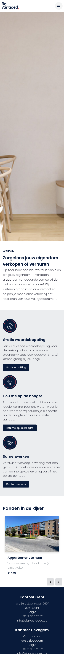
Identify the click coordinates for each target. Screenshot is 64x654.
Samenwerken (16, 456)
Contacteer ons (16, 484)
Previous (50, 581)
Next (58, 581)
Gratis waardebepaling (24, 339)
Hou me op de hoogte (22, 395)
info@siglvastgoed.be (32, 621)
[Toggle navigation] (59, 6)
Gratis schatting (16, 367)
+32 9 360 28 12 (32, 616)
